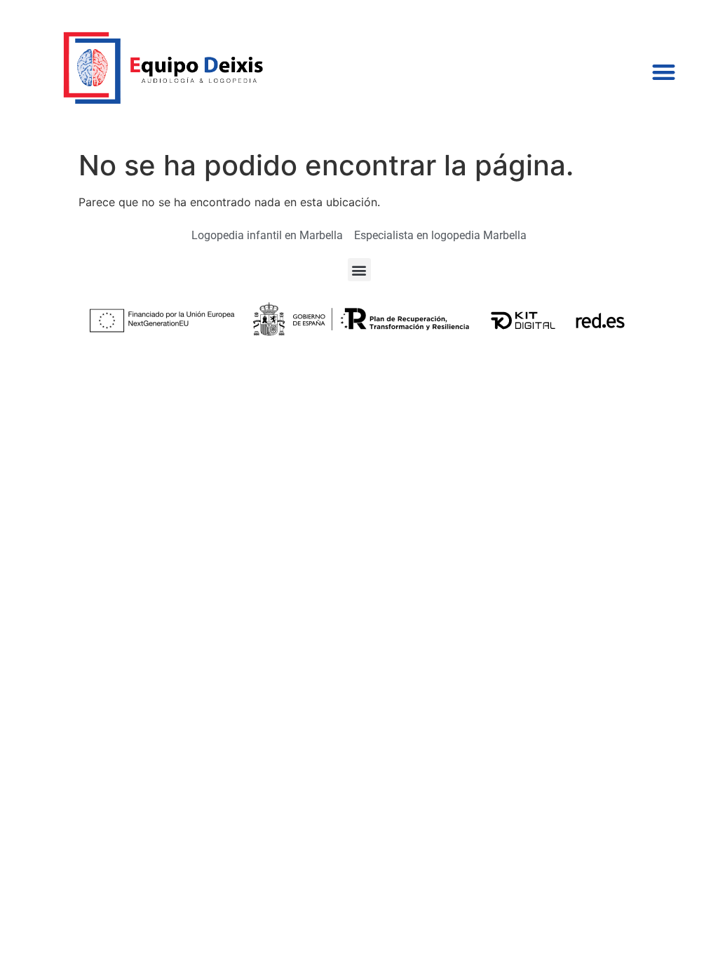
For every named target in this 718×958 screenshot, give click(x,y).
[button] (663, 71)
